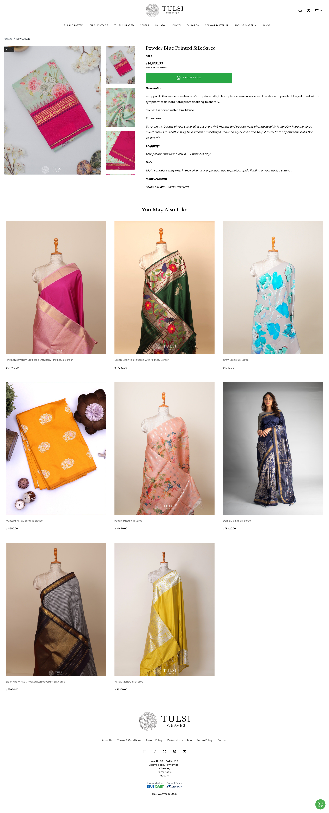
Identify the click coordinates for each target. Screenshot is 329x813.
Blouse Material (246, 25)
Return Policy (204, 740)
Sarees (144, 25)
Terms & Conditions (129, 740)
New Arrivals (23, 39)
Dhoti (177, 25)
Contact (222, 740)
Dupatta (193, 25)
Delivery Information (179, 740)
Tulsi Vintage (98, 25)
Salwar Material (216, 25)
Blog (266, 25)
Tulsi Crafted (73, 25)
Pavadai (160, 25)
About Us (106, 740)
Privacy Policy (154, 740)
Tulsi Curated (124, 25)
